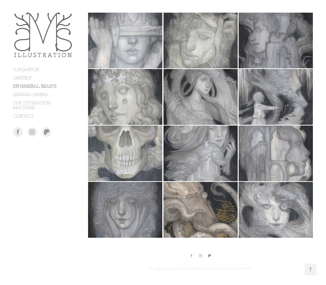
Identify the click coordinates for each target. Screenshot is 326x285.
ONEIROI (22, 78)
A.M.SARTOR (26, 70)
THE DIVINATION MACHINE (32, 105)
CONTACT (23, 116)
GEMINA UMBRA (30, 95)
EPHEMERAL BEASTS (34, 87)
